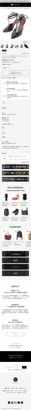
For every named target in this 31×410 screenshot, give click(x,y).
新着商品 (15, 260)
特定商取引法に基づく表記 (7, 390)
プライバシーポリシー (18, 390)
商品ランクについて (25, 162)
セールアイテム (15, 267)
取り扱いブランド (10, 8)
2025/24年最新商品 (15, 254)
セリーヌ (15, 8)
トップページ (4, 8)
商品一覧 (7, 388)
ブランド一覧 (14, 388)
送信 (24, 367)
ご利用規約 (24, 390)
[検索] (29, 4)
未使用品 (15, 273)
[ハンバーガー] (1, 4)
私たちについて (22, 388)
